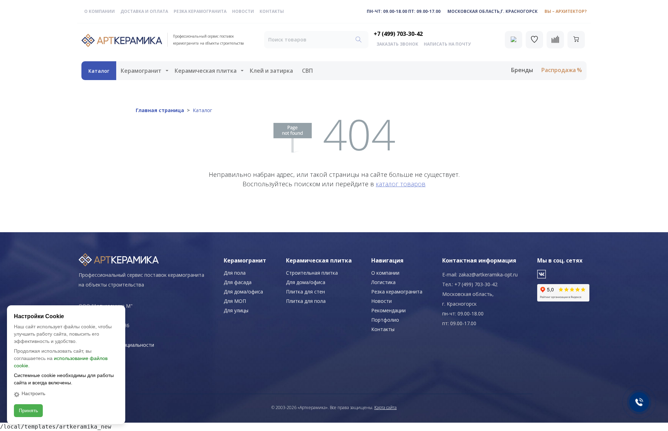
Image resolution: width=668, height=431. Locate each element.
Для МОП (235, 301)
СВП (307, 71)
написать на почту (447, 44)
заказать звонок (397, 44)
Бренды (522, 70)
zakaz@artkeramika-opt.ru (488, 274)
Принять (28, 410)
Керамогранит (141, 71)
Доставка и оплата (144, 11)
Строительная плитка (312, 272)
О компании (99, 11)
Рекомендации (388, 310)
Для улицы (236, 310)
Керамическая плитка (206, 71)
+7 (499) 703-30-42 (398, 34)
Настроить (33, 393)
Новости (243, 11)
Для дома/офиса (243, 291)
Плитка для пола (306, 301)
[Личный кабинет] (513, 39)
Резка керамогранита (200, 11)
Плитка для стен (305, 291)
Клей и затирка (271, 71)
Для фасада (238, 282)
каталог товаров (401, 184)
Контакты (272, 11)
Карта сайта (385, 407)
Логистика (383, 282)
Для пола (235, 272)
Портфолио (385, 319)
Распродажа (558, 70)
